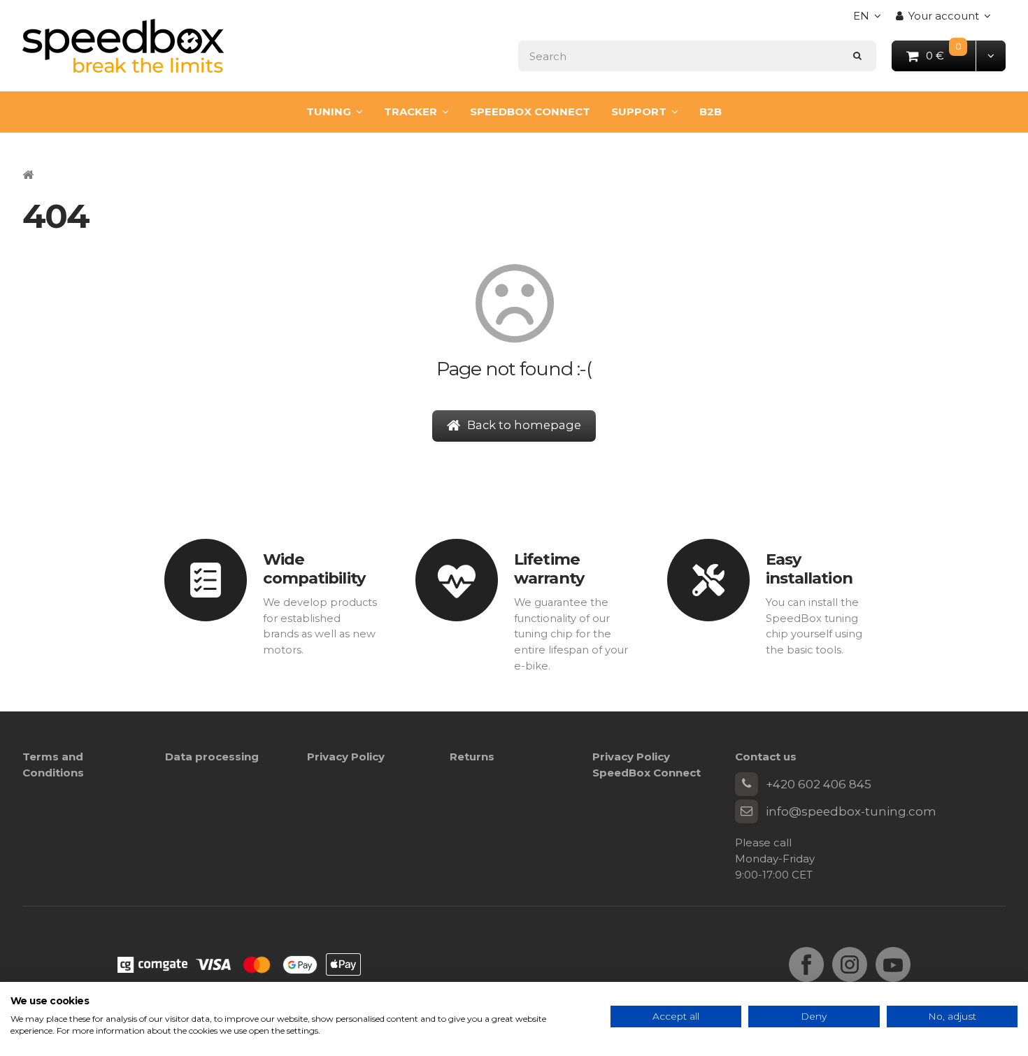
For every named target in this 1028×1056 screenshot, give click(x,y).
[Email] (747, 811)
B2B (710, 111)
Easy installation (809, 568)
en (870, 20)
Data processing (212, 756)
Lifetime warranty (549, 568)
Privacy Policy (346, 756)
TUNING (328, 111)
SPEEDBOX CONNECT (530, 111)
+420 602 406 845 (818, 784)
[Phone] (747, 784)
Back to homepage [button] (524, 425)
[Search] (857, 56)
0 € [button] (951, 55)
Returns (472, 756)
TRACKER (410, 111)
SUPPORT (638, 111)
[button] (991, 56)
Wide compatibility (314, 568)
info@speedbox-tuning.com (851, 811)
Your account (943, 15)
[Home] (123, 46)
